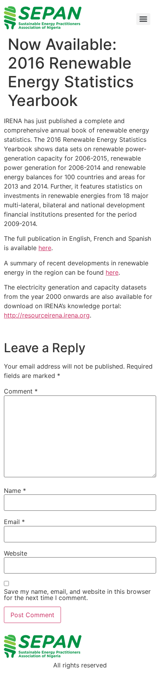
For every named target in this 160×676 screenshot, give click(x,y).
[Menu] (143, 19)
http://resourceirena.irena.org (47, 315)
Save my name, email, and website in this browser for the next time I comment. (77, 594)
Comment (21, 391)
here (44, 248)
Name (15, 490)
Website (15, 553)
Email (14, 522)
